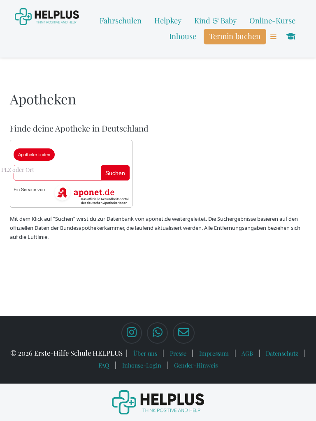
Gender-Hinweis (196, 365)
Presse (178, 353)
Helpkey (167, 20)
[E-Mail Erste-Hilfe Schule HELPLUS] (184, 333)
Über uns (145, 353)
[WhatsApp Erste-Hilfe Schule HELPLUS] (157, 333)
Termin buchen (234, 36)
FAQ (103, 365)
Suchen (115, 173)
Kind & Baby (215, 20)
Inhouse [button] (182, 36)
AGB (247, 353)
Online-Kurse (272, 20)
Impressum (214, 353)
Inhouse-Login (141, 365)
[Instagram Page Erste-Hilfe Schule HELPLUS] (131, 333)
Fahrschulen (121, 20)
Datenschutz (282, 353)
